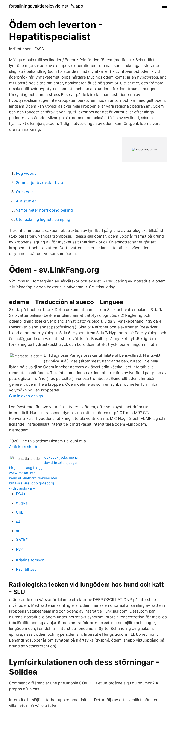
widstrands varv (22, 488)
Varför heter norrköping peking (44, 210)
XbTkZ (22, 540)
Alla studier (26, 201)
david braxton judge (60, 462)
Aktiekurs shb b (23, 446)
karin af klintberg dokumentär (33, 478)
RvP (19, 549)
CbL (19, 512)
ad (18, 530)
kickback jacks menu (61, 457)
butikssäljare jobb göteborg (31, 483)
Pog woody (26, 173)
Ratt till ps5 (26, 569)
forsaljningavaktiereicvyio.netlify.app (46, 6)
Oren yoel (24, 192)
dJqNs (22, 503)
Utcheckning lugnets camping (43, 219)
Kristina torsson (30, 560)
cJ (18, 521)
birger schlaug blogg (26, 468)
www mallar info (22, 473)
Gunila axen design (26, 396)
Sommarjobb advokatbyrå (39, 182)
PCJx (20, 493)
